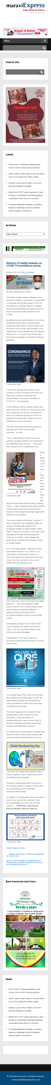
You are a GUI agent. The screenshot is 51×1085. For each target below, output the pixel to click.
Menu (7, 41)
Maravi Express (20, 1076)
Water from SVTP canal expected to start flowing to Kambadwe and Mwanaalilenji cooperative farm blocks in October (26, 195)
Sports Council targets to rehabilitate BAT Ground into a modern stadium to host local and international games (24, 862)
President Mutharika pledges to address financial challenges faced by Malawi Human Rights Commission (25, 207)
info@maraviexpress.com (29, 1080)
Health (9, 848)
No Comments (28, 272)
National (16, 848)
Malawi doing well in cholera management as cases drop (25, 855)
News (23, 848)
